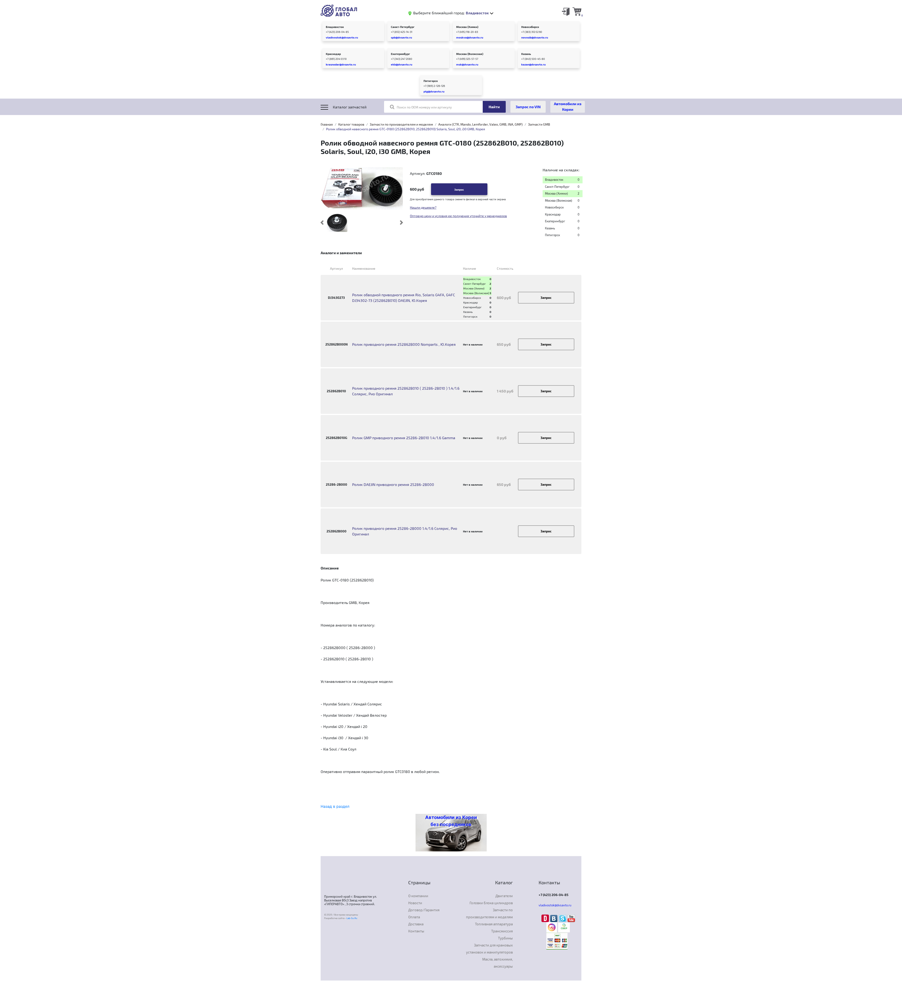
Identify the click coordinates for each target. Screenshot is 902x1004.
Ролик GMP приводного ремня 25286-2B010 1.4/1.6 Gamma (403, 437)
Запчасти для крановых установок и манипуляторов (489, 948)
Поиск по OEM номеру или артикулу (424, 107)
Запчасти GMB (539, 124)
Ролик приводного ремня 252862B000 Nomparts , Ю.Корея (404, 344)
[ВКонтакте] (554, 918)
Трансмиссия (502, 931)
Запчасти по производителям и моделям (401, 124)
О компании (418, 896)
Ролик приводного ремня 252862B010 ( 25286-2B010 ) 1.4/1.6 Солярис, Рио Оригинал (405, 391)
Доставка (416, 924)
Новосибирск (530, 26)
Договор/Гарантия (423, 910)
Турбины (505, 938)
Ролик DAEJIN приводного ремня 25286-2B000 (393, 484)
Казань (526, 53)
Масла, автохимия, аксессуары (497, 962)
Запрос (459, 189)
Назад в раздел (335, 806)
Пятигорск (431, 80)
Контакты (416, 931)
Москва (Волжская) (469, 53)
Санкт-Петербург (403, 26)
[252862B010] (337, 222)
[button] (322, 222)
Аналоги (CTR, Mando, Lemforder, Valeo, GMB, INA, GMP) (480, 124)
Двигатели (504, 896)
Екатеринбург (400, 53)
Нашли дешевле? (423, 207)
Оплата (414, 917)
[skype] (563, 918)
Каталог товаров (351, 124)
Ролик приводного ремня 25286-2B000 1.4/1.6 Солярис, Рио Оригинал (404, 531)
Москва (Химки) (467, 26)
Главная (327, 124)
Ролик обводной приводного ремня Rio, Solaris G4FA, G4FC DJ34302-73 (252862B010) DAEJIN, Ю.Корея (403, 297)
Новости (415, 903)
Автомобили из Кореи (567, 106)
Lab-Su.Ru (351, 918)
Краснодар (333, 53)
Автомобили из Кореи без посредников (451, 821)
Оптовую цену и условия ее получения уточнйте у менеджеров (458, 216)
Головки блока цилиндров (491, 903)
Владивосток (335, 26)
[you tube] (571, 918)
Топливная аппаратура (494, 924)
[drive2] (545, 918)
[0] (576, 11)
